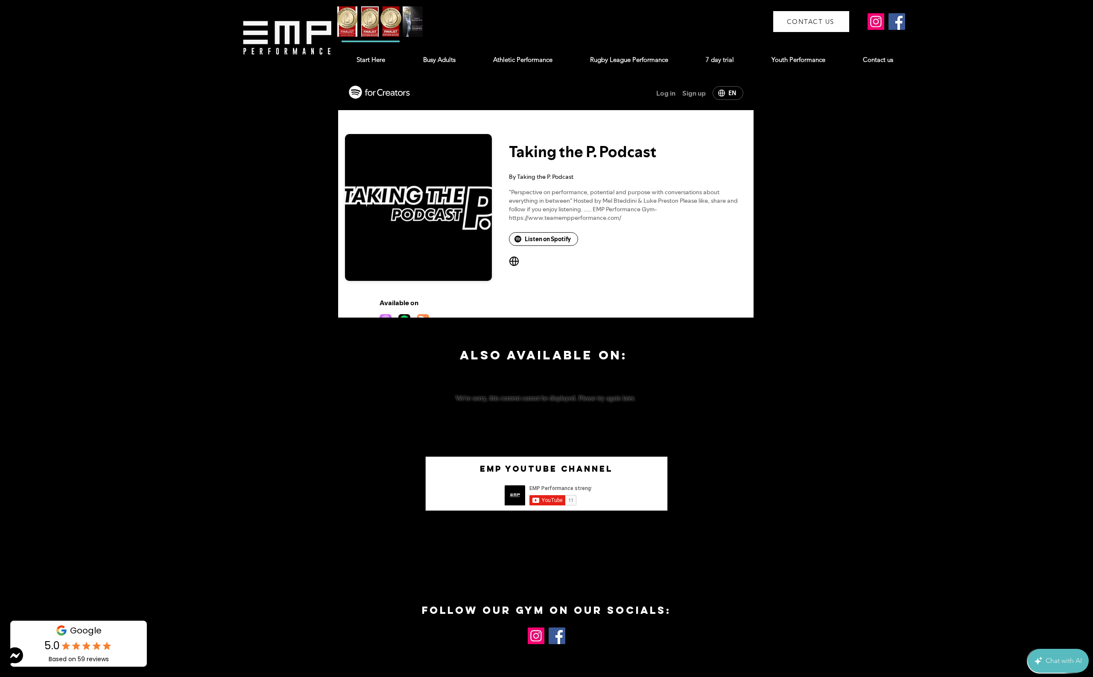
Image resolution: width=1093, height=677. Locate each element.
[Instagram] (876, 21)
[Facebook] (896, 21)
